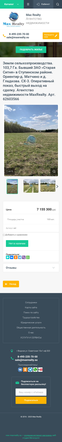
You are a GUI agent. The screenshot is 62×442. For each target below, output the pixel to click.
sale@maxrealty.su (17, 37)
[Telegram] (19, 257)
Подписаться (31, 400)
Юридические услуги (31, 322)
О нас (31, 332)
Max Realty (33, 15)
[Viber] (24, 257)
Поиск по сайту (31, 312)
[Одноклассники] (15, 257)
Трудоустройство (31, 317)
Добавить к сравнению (16, 235)
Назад (12, 284)
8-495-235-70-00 (19, 34)
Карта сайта (31, 307)
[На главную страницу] (14, 19)
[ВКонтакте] (11, 257)
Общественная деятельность (31, 327)
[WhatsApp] (28, 257)
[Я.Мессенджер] (7, 257)
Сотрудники (31, 302)
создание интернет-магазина (38, 435)
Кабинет (45, 4)
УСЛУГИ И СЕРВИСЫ (31, 337)
